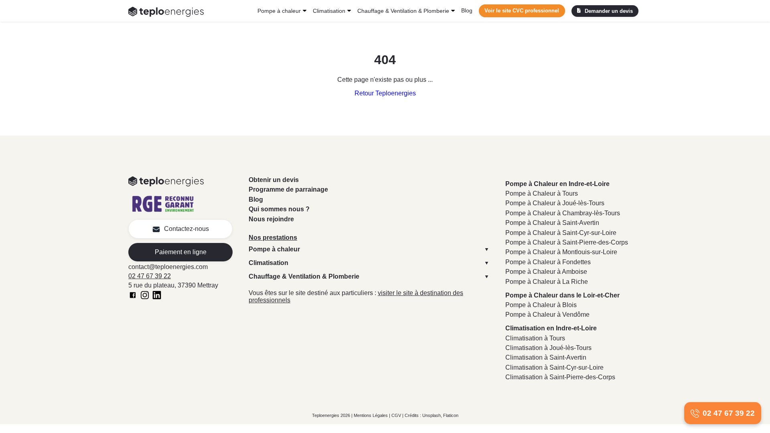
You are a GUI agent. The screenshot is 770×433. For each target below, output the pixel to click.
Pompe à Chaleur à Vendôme (547, 314)
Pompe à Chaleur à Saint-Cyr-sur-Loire (560, 232)
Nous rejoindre (271, 219)
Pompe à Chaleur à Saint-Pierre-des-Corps (566, 242)
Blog (466, 10)
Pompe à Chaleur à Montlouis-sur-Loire (561, 252)
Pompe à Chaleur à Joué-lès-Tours (554, 203)
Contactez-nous (186, 228)
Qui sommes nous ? (279, 209)
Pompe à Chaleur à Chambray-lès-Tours (562, 213)
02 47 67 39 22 (149, 276)
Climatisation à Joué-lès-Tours (548, 347)
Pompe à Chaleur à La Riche (546, 281)
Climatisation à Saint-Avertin (545, 357)
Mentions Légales (371, 415)
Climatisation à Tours (535, 338)
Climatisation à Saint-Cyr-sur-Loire (554, 367)
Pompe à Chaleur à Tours (541, 193)
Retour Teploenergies (385, 93)
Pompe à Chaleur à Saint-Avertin (552, 222)
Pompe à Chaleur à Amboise (546, 271)
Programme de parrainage (288, 189)
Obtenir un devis (274, 179)
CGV (396, 415)
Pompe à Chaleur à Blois (541, 304)
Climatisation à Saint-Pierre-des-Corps (560, 377)
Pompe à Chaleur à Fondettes (548, 262)
